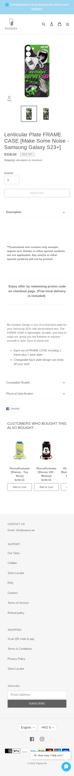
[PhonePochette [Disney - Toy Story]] (19, 450)
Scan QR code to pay (21, 638)
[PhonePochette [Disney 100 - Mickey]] (46, 450)
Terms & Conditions (20, 648)
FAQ (10, 582)
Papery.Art (41, 763)
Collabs (12, 562)
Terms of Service (18, 602)
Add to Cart (19, 487)
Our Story (14, 553)
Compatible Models (18, 382)
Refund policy (16, 612)
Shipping (9, 160)
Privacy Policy (16, 658)
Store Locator (16, 573)
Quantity (8, 173)
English (26, 727)
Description (13, 212)
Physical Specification (19, 393)
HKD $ (46, 727)
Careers (13, 592)
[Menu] (68, 24)
